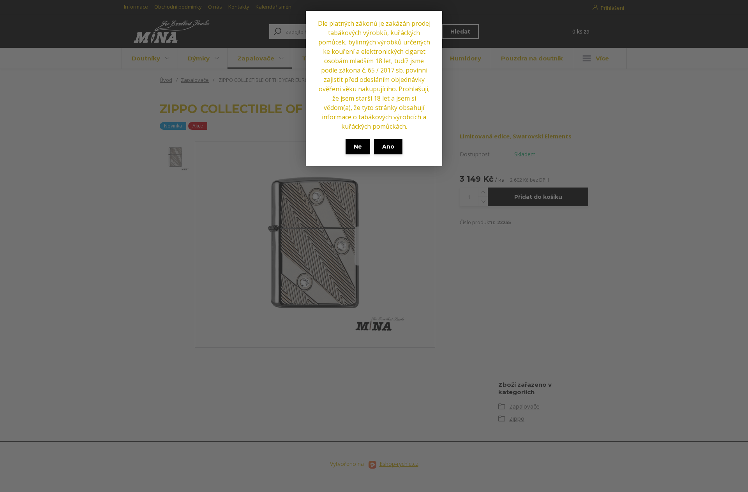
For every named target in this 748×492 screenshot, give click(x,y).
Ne (358, 146)
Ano (388, 146)
